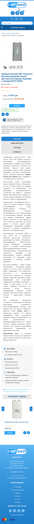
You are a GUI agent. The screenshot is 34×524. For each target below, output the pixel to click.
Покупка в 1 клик (9, 110)
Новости (17, 496)
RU (19, 9)
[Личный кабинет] (21, 18)
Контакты (18, 502)
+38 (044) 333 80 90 (18, 461)
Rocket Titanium (15, 389)
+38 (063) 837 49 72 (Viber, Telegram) (18, 468)
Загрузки (17, 147)
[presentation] (3, 409)
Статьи (18, 499)
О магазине (17, 487)
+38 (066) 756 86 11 (18, 466)
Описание (17, 139)
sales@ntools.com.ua (18, 472)
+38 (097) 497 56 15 (18, 463)
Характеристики (17, 143)
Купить (17, 106)
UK (15, 9)
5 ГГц (26, 391)
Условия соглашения (17, 515)
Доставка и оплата (18, 490)
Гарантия (18, 493)
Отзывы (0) (17, 152)
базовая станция (16, 391)
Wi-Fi (23, 391)
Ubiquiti (8, 389)
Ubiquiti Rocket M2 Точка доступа (16, 422)
